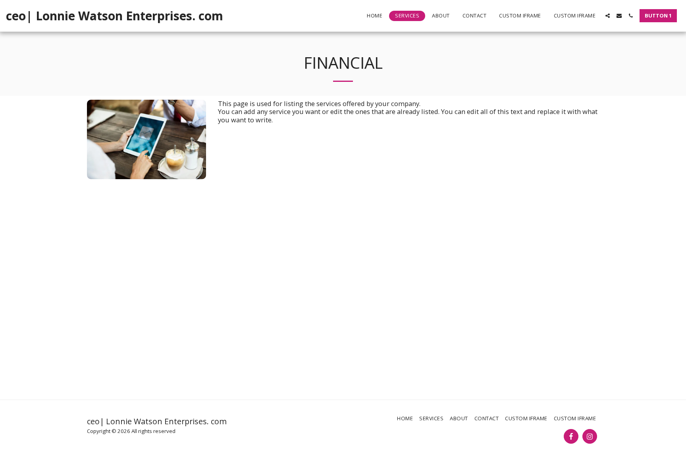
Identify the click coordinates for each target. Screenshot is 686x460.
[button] (607, 15)
